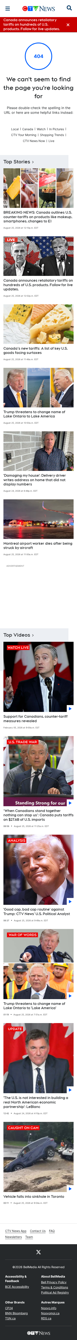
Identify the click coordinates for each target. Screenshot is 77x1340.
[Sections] (7, 8)
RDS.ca (46, 1318)
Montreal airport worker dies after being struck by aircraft (37, 545)
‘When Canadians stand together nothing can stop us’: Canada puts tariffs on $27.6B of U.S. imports (38, 815)
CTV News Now (34, 141)
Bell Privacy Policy (54, 1282)
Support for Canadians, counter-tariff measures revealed (35, 718)
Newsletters (13, 1237)
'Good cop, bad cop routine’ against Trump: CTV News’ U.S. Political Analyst (36, 911)
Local (15, 129)
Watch (41, 129)
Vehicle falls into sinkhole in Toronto (33, 1197)
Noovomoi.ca (50, 1313)
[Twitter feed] (38, 1251)
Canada (27, 129)
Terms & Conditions (54, 1287)
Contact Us (38, 1231)
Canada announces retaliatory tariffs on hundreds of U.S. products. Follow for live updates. (38, 284)
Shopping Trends (52, 135)
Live (51, 141)
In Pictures (56, 129)
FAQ (52, 1231)
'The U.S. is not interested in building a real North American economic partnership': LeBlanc (35, 1102)
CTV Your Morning (23, 135)
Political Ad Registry (55, 1292)
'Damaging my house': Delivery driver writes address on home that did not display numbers (34, 480)
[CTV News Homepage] (38, 8)
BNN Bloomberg (16, 1313)
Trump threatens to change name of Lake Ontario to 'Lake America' (34, 1006)
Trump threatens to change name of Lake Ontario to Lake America (34, 414)
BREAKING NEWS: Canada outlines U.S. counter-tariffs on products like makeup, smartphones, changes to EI (37, 216)
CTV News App (16, 1231)
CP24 (9, 1308)
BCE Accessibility (17, 1286)
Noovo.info (48, 1308)
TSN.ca (10, 1318)
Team (29, 1237)
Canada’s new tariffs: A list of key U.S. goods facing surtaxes (35, 350)
